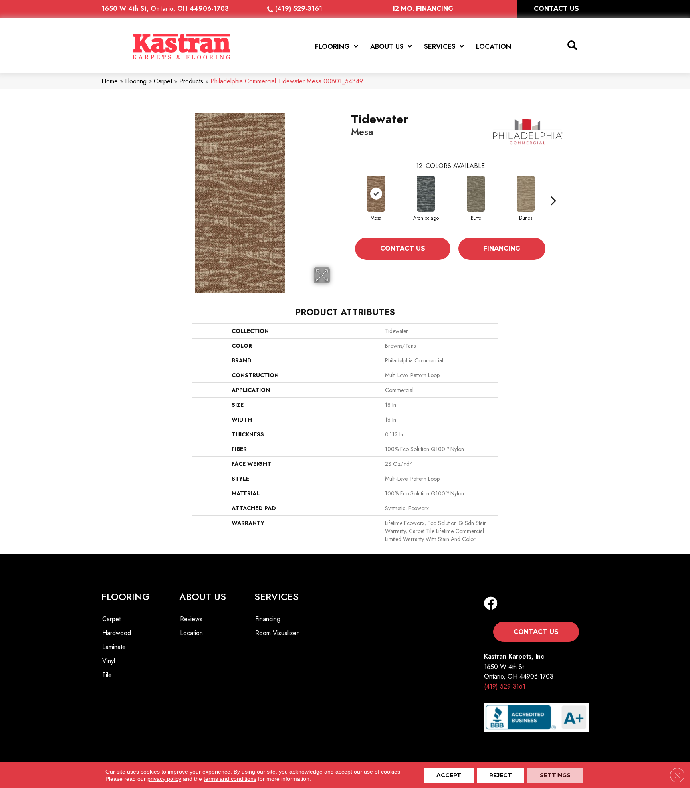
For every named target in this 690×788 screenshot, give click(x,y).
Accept (448, 775)
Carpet (163, 81)
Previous (347, 200)
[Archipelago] (426, 194)
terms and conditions (230, 779)
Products (191, 81)
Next (553, 200)
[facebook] (491, 604)
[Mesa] (376, 194)
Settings (555, 775)
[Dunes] (526, 194)
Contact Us (402, 248)
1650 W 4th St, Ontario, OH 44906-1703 (165, 8)
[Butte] (476, 194)
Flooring (136, 81)
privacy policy (164, 779)
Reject (500, 775)
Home (109, 81)
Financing (501, 248)
